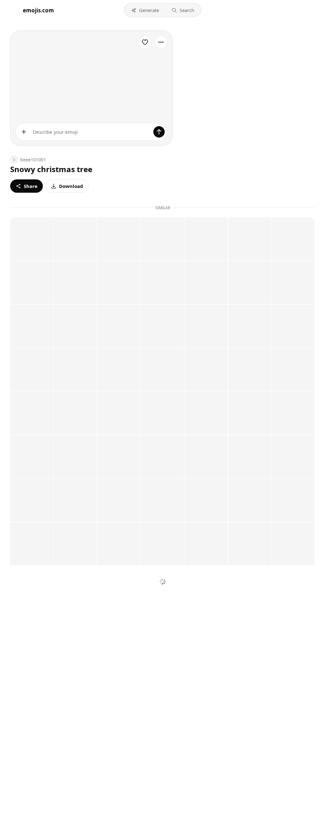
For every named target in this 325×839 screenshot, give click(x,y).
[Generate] (159, 132)
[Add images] (24, 132)
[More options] (161, 42)
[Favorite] (145, 42)
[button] (145, 10)
